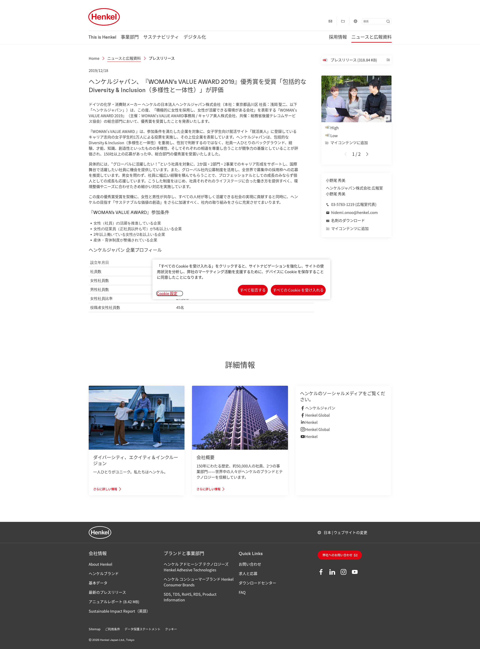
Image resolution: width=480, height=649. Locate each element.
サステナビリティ (161, 37)
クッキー (171, 629)
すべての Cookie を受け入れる (298, 290)
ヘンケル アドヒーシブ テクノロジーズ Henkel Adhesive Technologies (196, 566)
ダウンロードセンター (257, 583)
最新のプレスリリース (107, 592)
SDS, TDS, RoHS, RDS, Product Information (190, 596)
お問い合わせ (250, 564)
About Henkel (100, 564)
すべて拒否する (253, 290)
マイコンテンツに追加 (349, 142)
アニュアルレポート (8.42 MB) (114, 601)
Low (334, 135)
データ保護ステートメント (142, 629)
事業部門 (130, 37)
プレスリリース (162, 58)
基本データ (98, 583)
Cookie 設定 (167, 293)
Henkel (311, 422)
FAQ (242, 592)
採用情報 (338, 37)
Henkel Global (317, 415)
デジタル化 (195, 37)
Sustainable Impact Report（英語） (119, 611)
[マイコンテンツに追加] (388, 60)
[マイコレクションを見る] (342, 21)
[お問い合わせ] (330, 21)
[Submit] (388, 21)
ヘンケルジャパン (320, 408)
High (334, 127)
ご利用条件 (112, 629)
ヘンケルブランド (104, 573)
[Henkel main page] (104, 17)
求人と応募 (248, 573)
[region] (241, 279)
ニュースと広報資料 (371, 37)
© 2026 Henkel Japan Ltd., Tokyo (111, 639)
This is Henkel (102, 37)
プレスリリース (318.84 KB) (354, 60)
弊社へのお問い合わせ (337, 555)
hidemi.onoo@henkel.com (354, 212)
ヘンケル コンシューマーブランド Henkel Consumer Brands (199, 581)
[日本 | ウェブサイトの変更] (355, 21)
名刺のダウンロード (348, 220)
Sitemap (94, 629)
